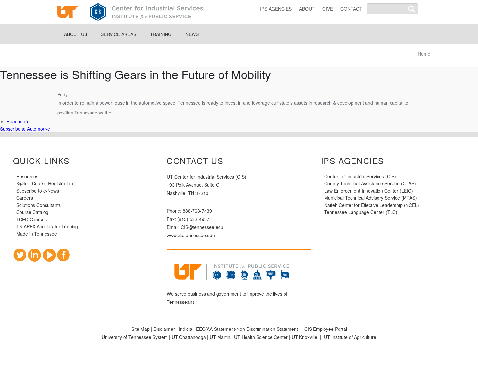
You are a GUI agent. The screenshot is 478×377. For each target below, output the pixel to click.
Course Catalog (33, 212)
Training (161, 34)
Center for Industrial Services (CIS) (360, 176)
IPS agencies (276, 9)
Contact (351, 9)
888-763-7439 (197, 211)
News (192, 34)
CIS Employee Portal (325, 329)
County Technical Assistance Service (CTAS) (370, 183)
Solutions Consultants (38, 205)
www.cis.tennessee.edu (191, 235)
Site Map (140, 329)
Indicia (185, 329)
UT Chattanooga (189, 337)
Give (327, 9)
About (307, 9)
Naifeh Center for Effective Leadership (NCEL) (371, 205)
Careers (24, 198)
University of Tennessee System (135, 337)
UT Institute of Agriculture (350, 337)
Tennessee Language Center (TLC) (360, 212)
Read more (18, 121)
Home (424, 53)
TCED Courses (31, 219)
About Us (75, 34)
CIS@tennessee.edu (202, 227)
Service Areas (118, 34)
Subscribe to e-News (37, 190)
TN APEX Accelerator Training (47, 226)
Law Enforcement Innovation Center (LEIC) (368, 190)
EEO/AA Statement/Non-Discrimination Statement (247, 329)
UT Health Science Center (261, 337)
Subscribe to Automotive (25, 129)
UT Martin (220, 337)
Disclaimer (164, 329)
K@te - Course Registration (44, 183)
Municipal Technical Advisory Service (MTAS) (370, 198)
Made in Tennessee (36, 233)
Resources (27, 176)
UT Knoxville (304, 337)
